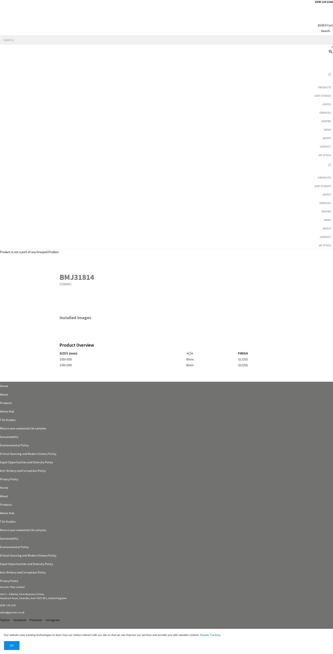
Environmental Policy (14, 445)
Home (4, 386)
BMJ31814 (77, 277)
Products (324, 87)
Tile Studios (8, 420)
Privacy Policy (9, 479)
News (327, 129)
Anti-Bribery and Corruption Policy (23, 471)
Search (325, 31)
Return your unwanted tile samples (23, 428)
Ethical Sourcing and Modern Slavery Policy (28, 454)
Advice (327, 104)
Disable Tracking (210, 634)
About (4, 394)
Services (325, 112)
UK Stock (325, 155)
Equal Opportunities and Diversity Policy (26, 462)
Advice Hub (7, 411)
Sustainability (9, 437)
